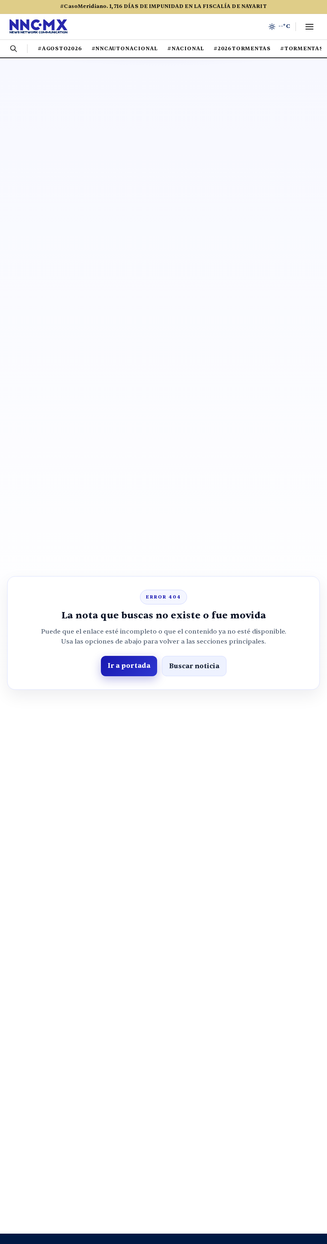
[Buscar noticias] (14, 49)
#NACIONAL (185, 48)
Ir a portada (129, 665)
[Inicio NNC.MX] (38, 26)
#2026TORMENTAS (242, 48)
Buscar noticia (194, 666)
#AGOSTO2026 (60, 48)
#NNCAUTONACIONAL (125, 48)
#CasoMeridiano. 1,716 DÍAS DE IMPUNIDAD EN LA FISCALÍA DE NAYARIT (163, 6)
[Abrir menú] (309, 27)
